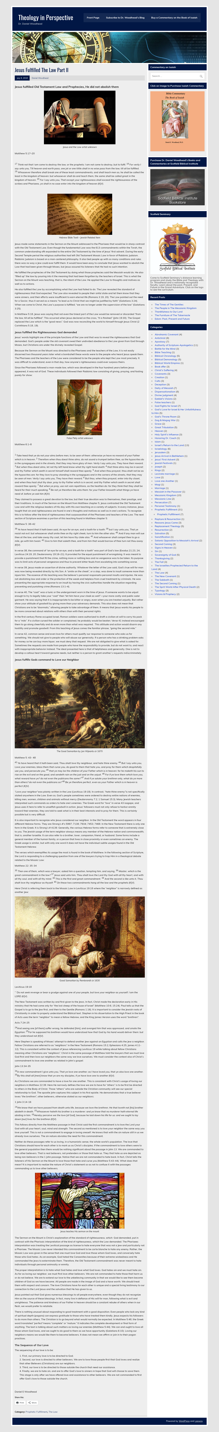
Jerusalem (160, 452)
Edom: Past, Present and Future (172, 318)
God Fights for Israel (166, 405)
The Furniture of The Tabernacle (172, 315)
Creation (159, 377)
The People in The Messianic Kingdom (176, 308)
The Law (53, 1411)
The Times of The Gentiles (169, 304)
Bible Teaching (163, 352)
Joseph (158, 466)
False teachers (163, 402)
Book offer (160, 366)
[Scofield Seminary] (177, 247)
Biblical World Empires (167, 362)
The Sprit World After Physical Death (175, 586)
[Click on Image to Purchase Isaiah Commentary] (177, 121)
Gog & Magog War (165, 420)
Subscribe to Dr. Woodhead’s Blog (125, 17)
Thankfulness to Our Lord (168, 311)
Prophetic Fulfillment (36, 1411)
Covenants (161, 373)
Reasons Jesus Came (166, 522)
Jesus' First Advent (165, 459)
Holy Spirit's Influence (167, 434)
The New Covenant (165, 576)
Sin (156, 551)
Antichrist (160, 337)
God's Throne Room (166, 416)
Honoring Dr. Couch (165, 438)
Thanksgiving (162, 558)
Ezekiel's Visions (164, 398)
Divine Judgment (164, 395)
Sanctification (162, 536)
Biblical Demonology (166, 359)
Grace (158, 423)
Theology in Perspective (45, 17)
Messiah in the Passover (168, 491)
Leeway (199, 1421)
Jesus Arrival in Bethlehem (169, 455)
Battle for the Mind (165, 348)
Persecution (161, 502)
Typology (160, 590)
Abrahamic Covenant (166, 334)
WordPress (184, 1421)
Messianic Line (163, 498)
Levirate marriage (165, 473)
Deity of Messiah (164, 388)
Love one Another (164, 480)
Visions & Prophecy (165, 594)
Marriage (160, 488)
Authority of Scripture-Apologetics (174, 345)
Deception (160, 384)
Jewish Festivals (164, 463)
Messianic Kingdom (165, 495)
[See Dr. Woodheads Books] (177, 187)
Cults (157, 380)
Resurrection (162, 529)
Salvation (160, 533)
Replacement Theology (167, 526)
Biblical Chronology (165, 355)
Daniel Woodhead (40, 78)
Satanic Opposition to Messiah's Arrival (177, 540)
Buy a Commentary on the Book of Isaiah (174, 17)
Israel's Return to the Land (169, 445)
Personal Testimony (166, 505)
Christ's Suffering (164, 370)
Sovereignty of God (165, 554)
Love (157, 477)
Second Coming (163, 544)
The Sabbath (162, 579)
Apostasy (160, 341)
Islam (158, 441)
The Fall (159, 561)
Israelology (161, 448)
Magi (157, 484)
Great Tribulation (164, 427)
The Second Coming (166, 583)
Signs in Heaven (164, 547)
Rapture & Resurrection (168, 519)
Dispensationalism (165, 391)
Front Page (93, 17)
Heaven (159, 430)
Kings (158, 470)
